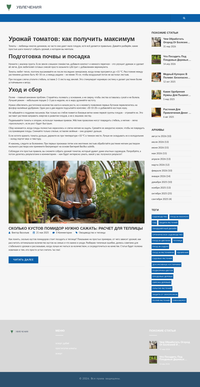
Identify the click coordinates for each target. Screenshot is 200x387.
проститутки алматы (66, 348)
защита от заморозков (164, 294)
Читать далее (23, 260)
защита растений (168, 223)
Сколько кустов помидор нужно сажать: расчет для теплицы (76, 228)
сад (154, 223)
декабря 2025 (162, 182)
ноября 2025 (161, 187)
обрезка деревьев (161, 282)
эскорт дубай (62, 343)
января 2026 (161, 176)
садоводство (159, 217)
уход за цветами (161, 241)
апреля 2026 (161, 159)
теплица (177, 241)
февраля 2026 (162, 170)
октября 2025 (162, 193)
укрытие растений (162, 288)
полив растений (161, 300)
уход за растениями (163, 252)
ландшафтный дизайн (164, 229)
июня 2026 (160, 147)
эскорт (58, 354)
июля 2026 (160, 142)
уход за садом (160, 247)
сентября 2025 (162, 199)
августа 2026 (161, 136)
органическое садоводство (167, 235)
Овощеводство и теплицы (92, 233)
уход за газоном (179, 217)
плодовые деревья (162, 276)
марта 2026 (160, 165)
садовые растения (162, 258)
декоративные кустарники (166, 265)
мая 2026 (159, 153)
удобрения (182, 252)
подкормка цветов (162, 270)
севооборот (179, 300)
